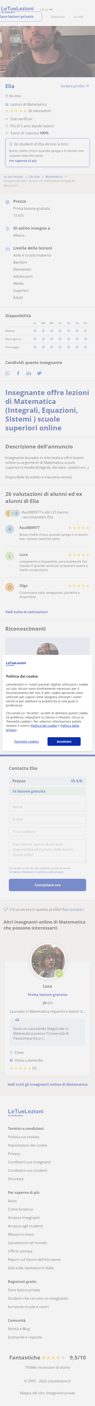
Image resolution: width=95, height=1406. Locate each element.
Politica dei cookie (44, 726)
